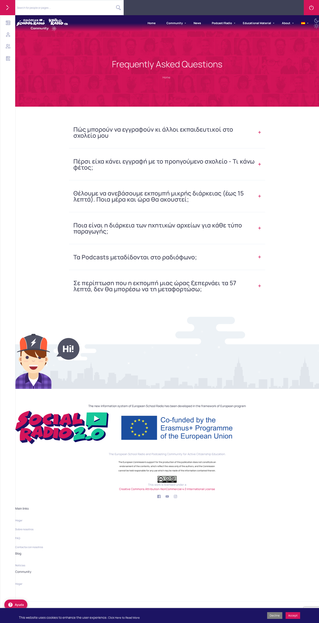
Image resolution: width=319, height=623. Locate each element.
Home (152, 23)
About (286, 23)
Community (174, 23)
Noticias (20, 565)
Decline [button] (275, 615)
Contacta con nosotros (29, 547)
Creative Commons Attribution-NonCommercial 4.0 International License (167, 489)
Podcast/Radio (222, 23)
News (197, 23)
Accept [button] (293, 615)
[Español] (303, 23)
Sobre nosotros (24, 529)
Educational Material (257, 23)
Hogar (18, 520)
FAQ (17, 538)
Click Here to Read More (124, 618)
